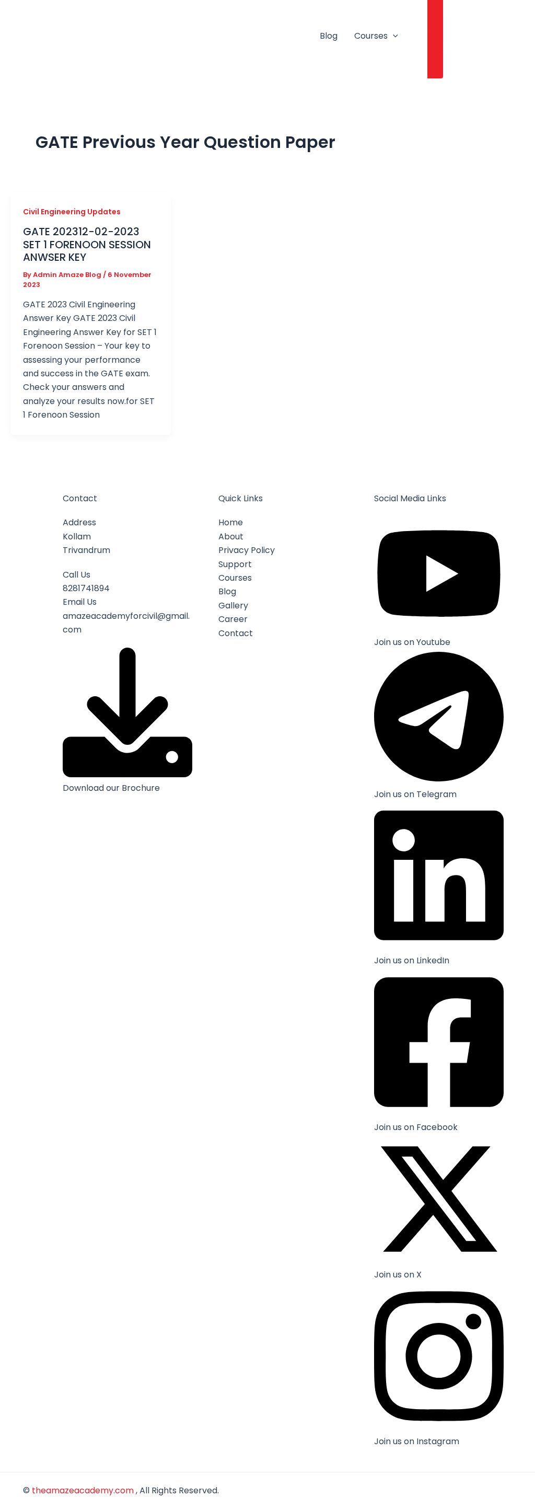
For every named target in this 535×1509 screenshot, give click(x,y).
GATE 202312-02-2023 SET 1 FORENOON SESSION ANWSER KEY (87, 244)
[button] (393, 36)
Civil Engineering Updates (72, 211)
